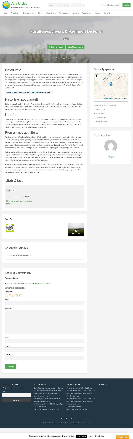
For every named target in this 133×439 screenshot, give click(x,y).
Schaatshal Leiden (72, 404)
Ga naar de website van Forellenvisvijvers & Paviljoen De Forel (28, 92)
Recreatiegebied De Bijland (82, 388)
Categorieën (49, 13)
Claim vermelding (57, 47)
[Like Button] (8, 190)
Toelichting (9, 308)
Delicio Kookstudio (73, 396)
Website (8, 355)
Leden (75, 13)
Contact (107, 13)
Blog (39, 13)
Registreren (86, 13)
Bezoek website (101, 113)
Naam (7, 337)
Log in (126, 5)
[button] (111, 84)
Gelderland (20, 201)
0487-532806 (100, 109)
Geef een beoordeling (42, 283)
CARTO (125, 98)
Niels (111, 156)
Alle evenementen (28, 13)
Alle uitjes (14, 13)
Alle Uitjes (19, 3)
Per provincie (63, 13)
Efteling (84, 409)
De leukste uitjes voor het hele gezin (46, 409)
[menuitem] (110, 5)
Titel (7, 300)
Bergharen (11, 201)
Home (5, 13)
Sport (66, 39)
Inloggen (97, 13)
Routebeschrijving (102, 121)
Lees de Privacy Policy (96, 436)
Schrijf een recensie (76, 47)
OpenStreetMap (109, 98)
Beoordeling (9, 292)
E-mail (7, 346)
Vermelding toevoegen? (110, 5)
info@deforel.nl (101, 117)
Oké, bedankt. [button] (81, 436)
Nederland (28, 201)
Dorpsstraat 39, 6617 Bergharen (106, 105)
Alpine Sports (77, 406)
